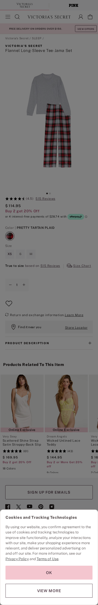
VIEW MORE (49, 590)
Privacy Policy (17, 559)
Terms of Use (48, 559)
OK (49, 572)
